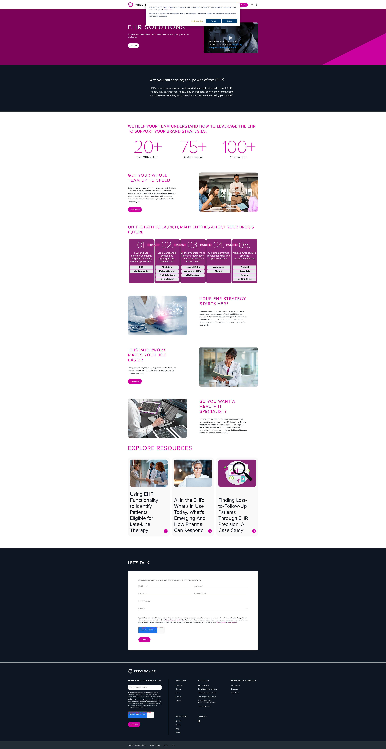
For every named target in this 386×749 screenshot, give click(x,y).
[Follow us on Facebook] (199, 722)
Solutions (203, 680)
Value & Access (203, 685)
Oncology (234, 689)
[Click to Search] (252, 5)
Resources (182, 716)
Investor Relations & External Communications (207, 701)
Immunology (235, 685)
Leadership (179, 685)
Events (178, 732)
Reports (178, 721)
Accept (213, 21)
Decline (229, 21)
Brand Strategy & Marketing (207, 689)
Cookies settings (197, 21)
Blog (177, 728)
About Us (181, 680)
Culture (178, 696)
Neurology (234, 693)
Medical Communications (207, 693)
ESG (173, 745)
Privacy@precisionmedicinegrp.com (227, 622)
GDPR (166, 745)
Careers (178, 700)
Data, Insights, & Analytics (207, 696)
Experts (178, 689)
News (178, 693)
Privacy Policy (168, 10)
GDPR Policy (180, 620)
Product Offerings (204, 706)
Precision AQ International (137, 745)
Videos (178, 725)
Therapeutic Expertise (243, 680)
